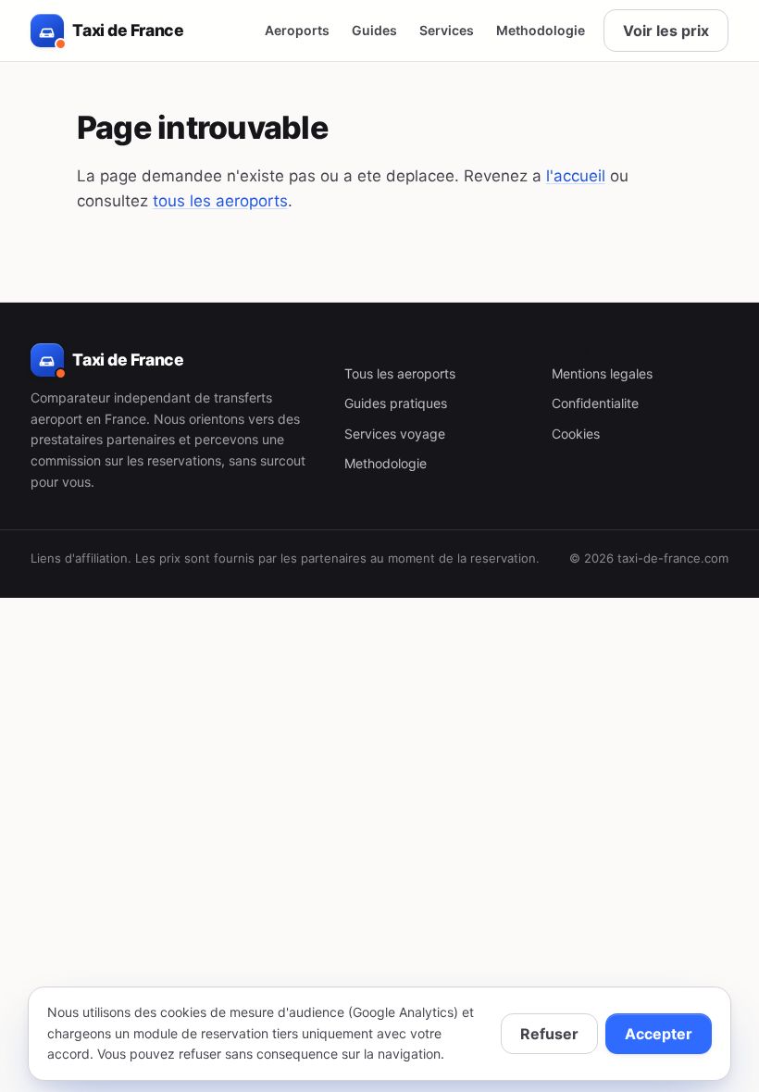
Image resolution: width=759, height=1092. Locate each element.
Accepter (658, 1033)
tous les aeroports (220, 201)
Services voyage (394, 433)
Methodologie (540, 30)
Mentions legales (602, 373)
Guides (374, 30)
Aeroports (297, 30)
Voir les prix (666, 30)
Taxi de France (127, 30)
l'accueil (575, 176)
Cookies (576, 433)
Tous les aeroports (399, 373)
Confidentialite (595, 403)
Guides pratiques (395, 403)
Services (446, 30)
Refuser (549, 1033)
